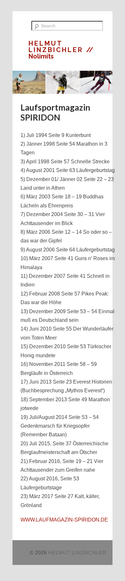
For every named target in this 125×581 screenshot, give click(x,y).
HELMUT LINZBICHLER (57, 47)
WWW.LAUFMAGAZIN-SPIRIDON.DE (64, 519)
